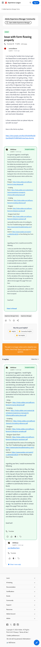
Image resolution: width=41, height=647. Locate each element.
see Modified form (14, 548)
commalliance (13, 48)
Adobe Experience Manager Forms (11, 9)
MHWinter (13, 149)
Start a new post (23, 349)
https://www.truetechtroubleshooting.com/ (19, 227)
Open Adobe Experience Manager (19, 23)
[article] (20, 452)
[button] (10, 44)
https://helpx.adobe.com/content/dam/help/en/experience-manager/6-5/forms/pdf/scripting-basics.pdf (20, 192)
